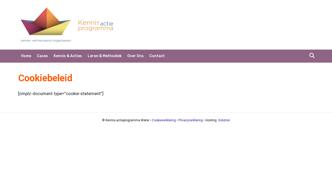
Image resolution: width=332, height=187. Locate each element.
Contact (157, 56)
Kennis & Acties (68, 56)
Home (26, 56)
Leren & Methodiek (105, 56)
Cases (42, 56)
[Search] (310, 55)
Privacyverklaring (190, 120)
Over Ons (135, 56)
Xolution (224, 120)
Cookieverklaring (164, 120)
